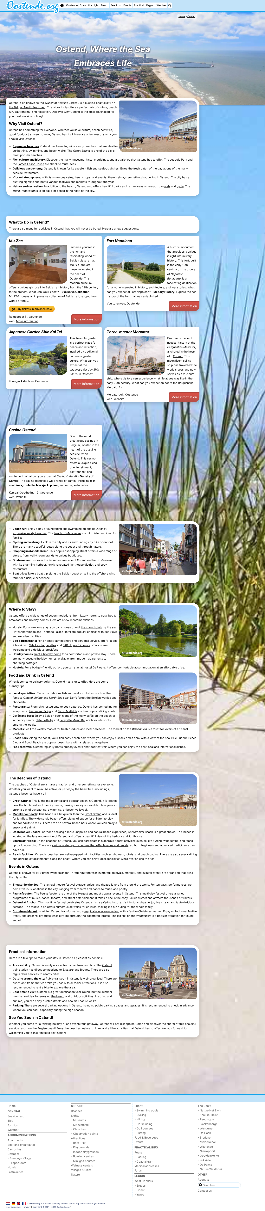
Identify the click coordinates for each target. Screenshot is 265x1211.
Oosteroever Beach (26, 831)
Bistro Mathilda (67, 711)
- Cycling (140, 1114)
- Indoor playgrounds (85, 1151)
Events (127, 5)
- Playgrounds (80, 1147)
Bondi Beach (33, 742)
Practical (139, 5)
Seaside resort (17, 1116)
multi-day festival (153, 893)
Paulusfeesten (49, 893)
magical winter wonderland (101, 911)
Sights (75, 1115)
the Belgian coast (68, 573)
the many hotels (91, 627)
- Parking (140, 1157)
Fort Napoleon (119, 240)
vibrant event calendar (54, 872)
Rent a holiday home (47, 654)
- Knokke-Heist (208, 1114)
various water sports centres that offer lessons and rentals (90, 845)
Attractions (78, 1138)
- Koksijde (204, 1160)
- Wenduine (205, 1128)
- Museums (78, 1120)
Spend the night (89, 5)
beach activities (102, 130)
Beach (104, 5)
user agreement (13, 1207)
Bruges (84, 969)
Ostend (178, 356)
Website (119, 399)
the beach (57, 996)
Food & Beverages (146, 1137)
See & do (116, 5)
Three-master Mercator (128, 331)
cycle (180, 186)
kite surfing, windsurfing (162, 840)
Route (138, 1152)
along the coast (65, 546)
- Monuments (80, 1124)
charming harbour (34, 564)
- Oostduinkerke (208, 1155)
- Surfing (140, 1132)
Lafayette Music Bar (72, 720)
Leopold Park (178, 159)
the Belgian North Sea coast (27, 107)
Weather (161, 5)
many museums (74, 159)
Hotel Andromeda (24, 631)
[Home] (62, 5)
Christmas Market (25, 911)
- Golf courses (143, 1128)
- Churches (78, 1129)
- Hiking (139, 1119)
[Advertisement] (229, 165)
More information (27, 321)
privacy (27, 1207)
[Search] (170, 5)
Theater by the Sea (25, 884)
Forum (138, 1170)
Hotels (12, 1167)
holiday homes (39, 620)
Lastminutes (15, 1172)
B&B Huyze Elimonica (76, 645)
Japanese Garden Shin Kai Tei (35, 331)
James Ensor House (31, 164)
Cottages (14, 1153)
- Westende (205, 1146)
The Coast (204, 1105)
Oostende (72, 5)
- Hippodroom (17, 1163)
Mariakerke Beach (25, 814)
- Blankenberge (207, 1124)
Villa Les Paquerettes (42, 645)
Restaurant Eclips (40, 711)
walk (167, 186)
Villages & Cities (81, 1169)
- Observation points (84, 1133)
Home (12, 1105)
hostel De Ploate (94, 667)
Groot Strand (21, 800)
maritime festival (55, 902)
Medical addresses (146, 1166)
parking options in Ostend (64, 1005)
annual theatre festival (60, 884)
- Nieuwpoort (206, 1151)
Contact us (205, 1190)
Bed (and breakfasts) (21, 1144)
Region (150, 5)
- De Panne (205, 1164)
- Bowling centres (82, 1156)
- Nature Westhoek (210, 1169)
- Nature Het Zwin (209, 1110)
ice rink (121, 915)
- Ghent (139, 1190)
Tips (10, 1120)
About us (204, 1179)
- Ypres (139, 1194)
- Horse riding (143, 1124)
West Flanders (143, 1181)
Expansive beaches (26, 146)
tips (31, 958)
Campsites (15, 1149)
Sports (138, 1105)
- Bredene (204, 1137)
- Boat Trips (78, 1142)
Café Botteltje (44, 720)
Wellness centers (82, 1165)
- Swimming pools (146, 1110)
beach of (67, 533)
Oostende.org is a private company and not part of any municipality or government (67, 1203)
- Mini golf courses (83, 1161)
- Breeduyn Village (19, 1158)
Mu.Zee (16, 240)
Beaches (76, 1111)
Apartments (15, 1140)
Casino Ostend (22, 429)
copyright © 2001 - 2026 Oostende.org (51, 1207)
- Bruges (140, 1185)
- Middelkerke (207, 1142)
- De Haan (204, 1132)
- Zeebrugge (206, 1119)
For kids (13, 1125)
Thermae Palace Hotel (56, 631)
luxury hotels (88, 615)
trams (31, 983)
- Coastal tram (143, 1161)
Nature (75, 1174)
